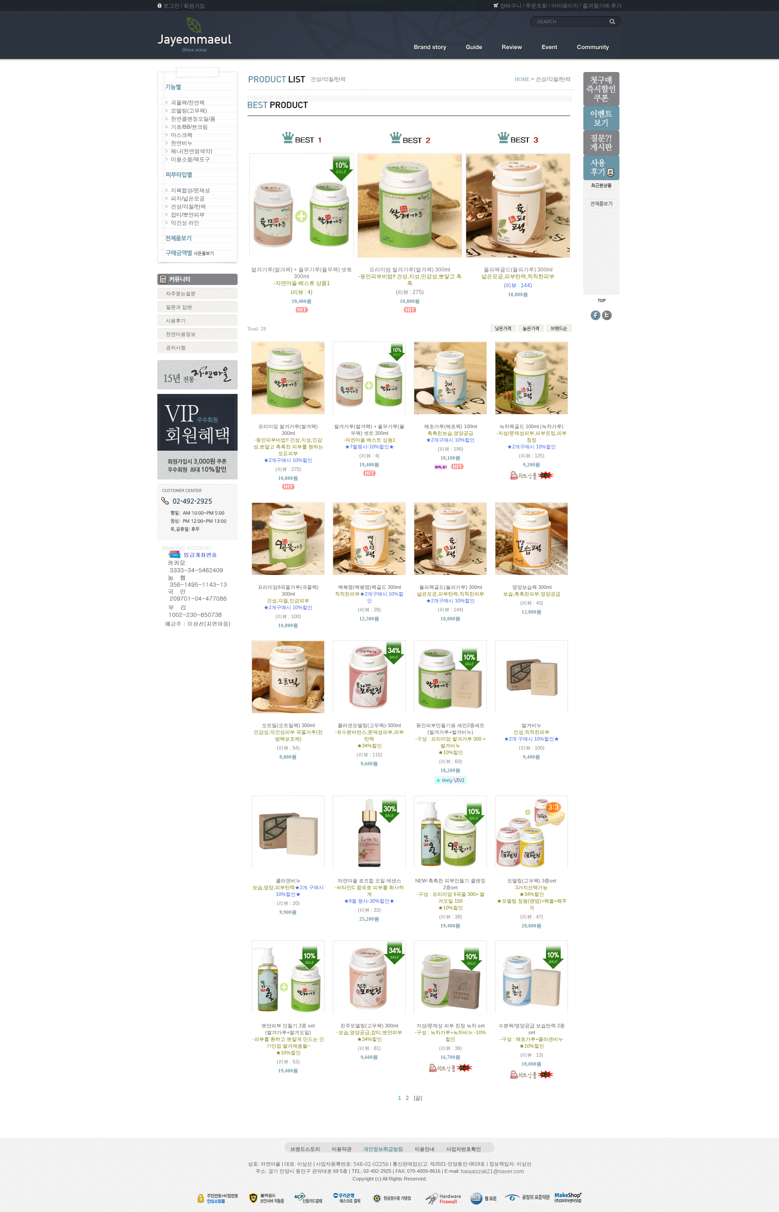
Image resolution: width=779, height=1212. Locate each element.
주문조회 (536, 6)
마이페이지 (564, 6)
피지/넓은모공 (188, 198)
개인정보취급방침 (383, 1149)
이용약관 (342, 1149)
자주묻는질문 (181, 293)
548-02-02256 (371, 1164)
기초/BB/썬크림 (189, 127)
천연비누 (181, 143)
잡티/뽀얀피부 (188, 215)
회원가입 (194, 6)
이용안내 (425, 1149)
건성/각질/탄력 (188, 207)
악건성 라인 (185, 223)
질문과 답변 (179, 307)
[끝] (418, 1098)
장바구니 (511, 6)
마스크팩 (181, 135)
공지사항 (176, 347)
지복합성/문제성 (190, 190)
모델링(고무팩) (189, 111)
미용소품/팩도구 (190, 159)
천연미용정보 (181, 334)
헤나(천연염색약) (191, 151)
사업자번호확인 (463, 1149)
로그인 (171, 6)
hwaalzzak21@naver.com (492, 1171)
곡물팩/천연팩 (188, 102)
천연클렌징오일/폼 (193, 119)
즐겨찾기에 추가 (602, 6)
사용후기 (176, 320)
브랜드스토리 (305, 1149)
